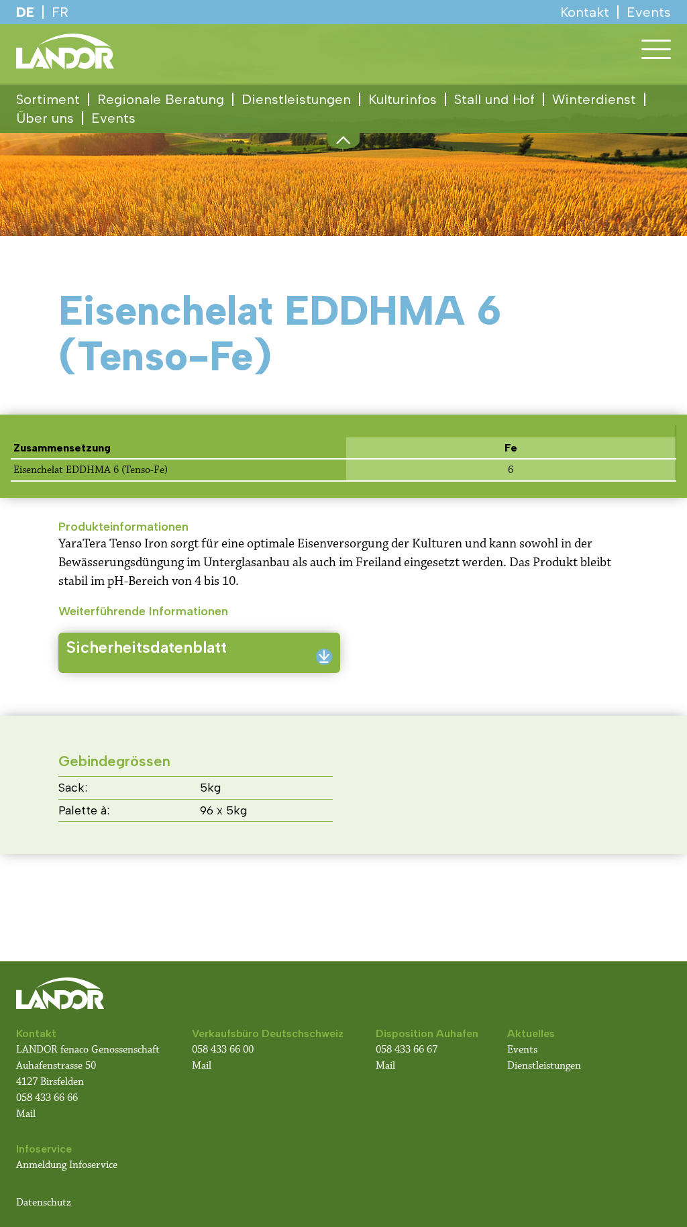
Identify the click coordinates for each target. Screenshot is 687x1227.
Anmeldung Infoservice (66, 1165)
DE (25, 12)
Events (113, 118)
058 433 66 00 (224, 1049)
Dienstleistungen (296, 99)
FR (60, 12)
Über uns (45, 118)
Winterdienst (594, 99)
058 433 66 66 (47, 1097)
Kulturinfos (402, 99)
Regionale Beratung (160, 99)
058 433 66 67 (406, 1049)
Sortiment (48, 99)
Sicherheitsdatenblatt (146, 647)
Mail (26, 1114)
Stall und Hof (494, 99)
